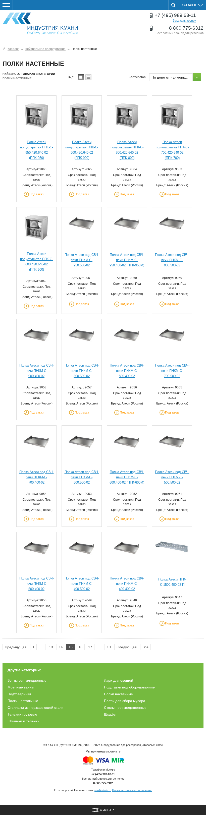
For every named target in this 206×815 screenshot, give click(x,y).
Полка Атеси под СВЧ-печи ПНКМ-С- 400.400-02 (127, 583)
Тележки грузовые (22, 714)
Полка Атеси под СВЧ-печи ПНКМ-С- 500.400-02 (36, 583)
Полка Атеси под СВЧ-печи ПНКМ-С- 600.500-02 (82, 477)
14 (61, 647)
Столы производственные (125, 708)
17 (90, 647)
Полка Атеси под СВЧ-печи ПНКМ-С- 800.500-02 (82, 371)
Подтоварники (19, 694)
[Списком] (88, 77)
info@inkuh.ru (102, 790)
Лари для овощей (118, 680)
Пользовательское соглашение (132, 790)
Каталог (189, 5)
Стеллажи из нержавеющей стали (36, 708)
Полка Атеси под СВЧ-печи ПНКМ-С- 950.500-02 (82, 260)
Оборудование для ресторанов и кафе (40, 24)
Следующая (127, 647)
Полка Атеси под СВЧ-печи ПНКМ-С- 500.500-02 (172, 477)
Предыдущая (16, 647)
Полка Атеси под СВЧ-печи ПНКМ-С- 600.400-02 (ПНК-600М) (127, 477)
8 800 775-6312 (186, 28)
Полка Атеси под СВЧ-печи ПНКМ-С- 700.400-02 (36, 477)
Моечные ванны (21, 687)
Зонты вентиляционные (27, 680)
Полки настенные (118, 694)
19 (109, 647)
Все (145, 647)
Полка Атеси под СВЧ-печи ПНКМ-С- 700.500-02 (172, 371)
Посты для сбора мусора (124, 701)
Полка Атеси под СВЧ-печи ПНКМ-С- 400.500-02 (82, 583)
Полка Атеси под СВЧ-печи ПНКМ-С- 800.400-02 (127, 371)
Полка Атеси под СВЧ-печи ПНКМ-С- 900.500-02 (172, 260)
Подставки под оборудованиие (129, 687)
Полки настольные (23, 701)
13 (51, 647)
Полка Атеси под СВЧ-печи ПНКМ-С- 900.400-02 (36, 371)
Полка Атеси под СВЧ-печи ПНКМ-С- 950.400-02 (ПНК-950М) (127, 260)
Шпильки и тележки (23, 721)
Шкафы (110, 714)
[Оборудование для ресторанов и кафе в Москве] (4, 48)
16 (80, 647)
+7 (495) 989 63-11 (175, 15)
